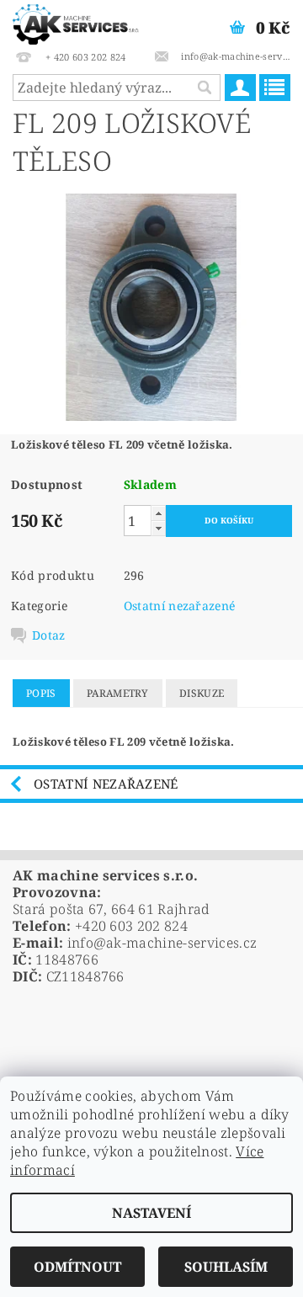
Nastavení (151, 1213)
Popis (41, 693)
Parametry (118, 693)
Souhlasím (226, 1266)
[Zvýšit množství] (158, 513)
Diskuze (201, 693)
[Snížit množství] (158, 528)
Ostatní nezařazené (180, 606)
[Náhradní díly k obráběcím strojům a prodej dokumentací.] (76, 22)
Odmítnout (77, 1266)
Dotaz (49, 635)
